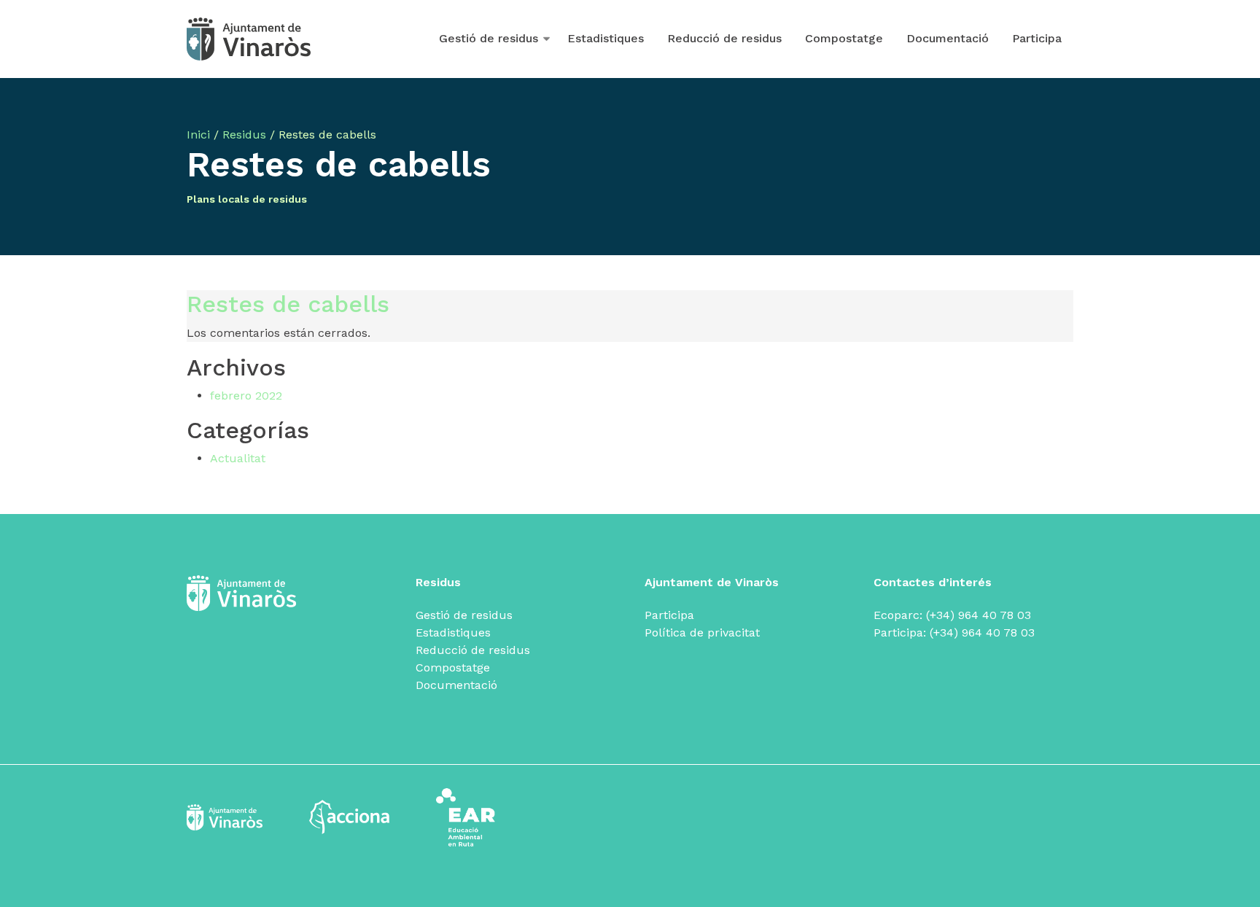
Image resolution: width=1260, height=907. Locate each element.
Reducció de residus (724, 38)
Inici (198, 134)
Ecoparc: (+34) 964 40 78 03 (952, 615)
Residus (244, 134)
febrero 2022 (246, 395)
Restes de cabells (288, 304)
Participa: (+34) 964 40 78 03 (954, 632)
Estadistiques (605, 38)
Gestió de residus (488, 38)
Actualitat (237, 458)
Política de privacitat (702, 632)
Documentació (947, 38)
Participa (1037, 38)
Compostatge (844, 38)
